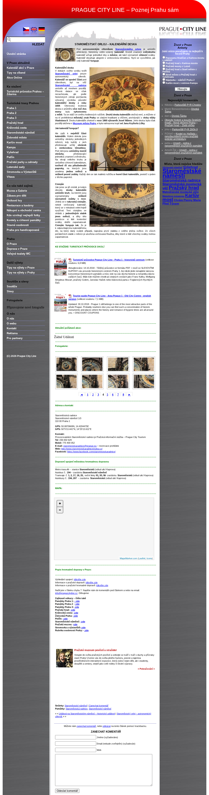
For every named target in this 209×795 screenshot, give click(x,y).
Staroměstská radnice (77, 708)
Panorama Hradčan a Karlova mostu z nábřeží (183, 59)
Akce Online (14, 77)
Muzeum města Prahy (84, 123)
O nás (10, 318)
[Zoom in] (60, 503)
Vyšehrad (13, 152)
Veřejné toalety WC (18, 253)
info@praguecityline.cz (66, 593)
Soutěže (12, 286)
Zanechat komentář (98, 705)
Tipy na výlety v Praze (20, 267)
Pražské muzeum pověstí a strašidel (95, 650)
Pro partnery (14, 338)
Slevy (10, 291)
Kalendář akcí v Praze (20, 67)
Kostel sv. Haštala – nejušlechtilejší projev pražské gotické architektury (181, 136)
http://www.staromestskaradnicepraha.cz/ (81, 449)
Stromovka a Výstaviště (21, 171)
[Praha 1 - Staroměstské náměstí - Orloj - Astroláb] (66, 364)
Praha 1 (11, 108)
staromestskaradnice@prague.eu (80, 446)
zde (77, 604)
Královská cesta (17, 127)
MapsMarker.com (128, 558)
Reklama (12, 333)
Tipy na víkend (16, 72)
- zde (77, 601)
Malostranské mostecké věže (180, 192)
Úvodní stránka (16, 53)
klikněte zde (80, 579)
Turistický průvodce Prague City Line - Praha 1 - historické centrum (109, 260)
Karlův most (14, 142)
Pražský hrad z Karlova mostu (182, 63)
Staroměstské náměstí (21, 132)
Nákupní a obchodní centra (24, 210)
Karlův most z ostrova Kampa (182, 83)
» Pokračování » (146, 669)
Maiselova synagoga (173, 196)
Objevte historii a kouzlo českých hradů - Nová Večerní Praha (183, 121)
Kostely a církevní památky (24, 220)
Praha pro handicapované (23, 230)
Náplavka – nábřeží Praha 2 (180, 80)
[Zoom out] (60, 510)
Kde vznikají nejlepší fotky (23, 215)
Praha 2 (11, 113)
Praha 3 (11, 117)
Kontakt (11, 328)
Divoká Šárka (179, 116)
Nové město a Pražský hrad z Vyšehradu (179, 75)
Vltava (10, 176)
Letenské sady (16, 167)
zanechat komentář (86, 726)
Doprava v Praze (17, 248)
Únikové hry (14, 200)
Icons (149, 558)
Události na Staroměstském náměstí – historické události (87, 713)
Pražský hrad (15, 122)
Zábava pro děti (16, 195)
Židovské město (17, 137)
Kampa (11, 147)
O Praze (12, 243)
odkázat (107, 726)
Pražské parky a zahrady (22, 162)
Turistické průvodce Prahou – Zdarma (25, 93)
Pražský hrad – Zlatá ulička (180, 125)
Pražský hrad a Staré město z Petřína (179, 70)
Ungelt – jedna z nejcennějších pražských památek (183, 144)
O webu (11, 323)
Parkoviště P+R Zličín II (185, 129)
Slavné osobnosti (18, 225)
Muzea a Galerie (17, 190)
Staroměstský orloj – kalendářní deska (106, 44)
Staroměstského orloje (128, 49)
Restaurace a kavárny (20, 205)
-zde (76, 607)
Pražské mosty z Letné (178, 66)
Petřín (10, 157)
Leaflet (142, 558)
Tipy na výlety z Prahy (21, 272)
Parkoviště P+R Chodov (188, 104)
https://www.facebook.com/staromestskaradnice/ (91, 451)
